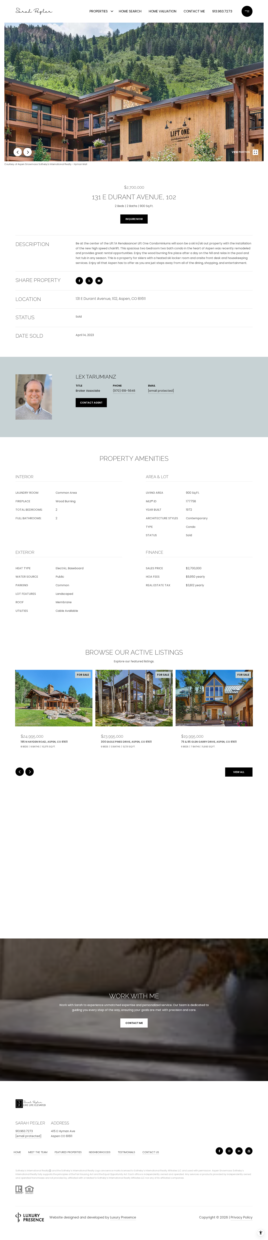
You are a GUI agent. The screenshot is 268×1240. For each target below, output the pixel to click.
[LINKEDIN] (239, 1151)
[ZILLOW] (249, 1151)
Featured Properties (68, 1152)
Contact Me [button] (134, 1023)
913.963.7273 (222, 11)
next (27, 152)
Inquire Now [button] (134, 219)
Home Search (130, 11)
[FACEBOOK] (219, 1151)
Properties (99, 11)
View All (238, 772)
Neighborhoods (99, 1152)
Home (17, 1152)
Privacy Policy (242, 1217)
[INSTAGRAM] (229, 1151)
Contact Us (150, 1152)
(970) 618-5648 (124, 391)
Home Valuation (162, 11)
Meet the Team (37, 1152)
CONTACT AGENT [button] (91, 402)
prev (17, 152)
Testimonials (126, 1152)
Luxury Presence (123, 1217)
